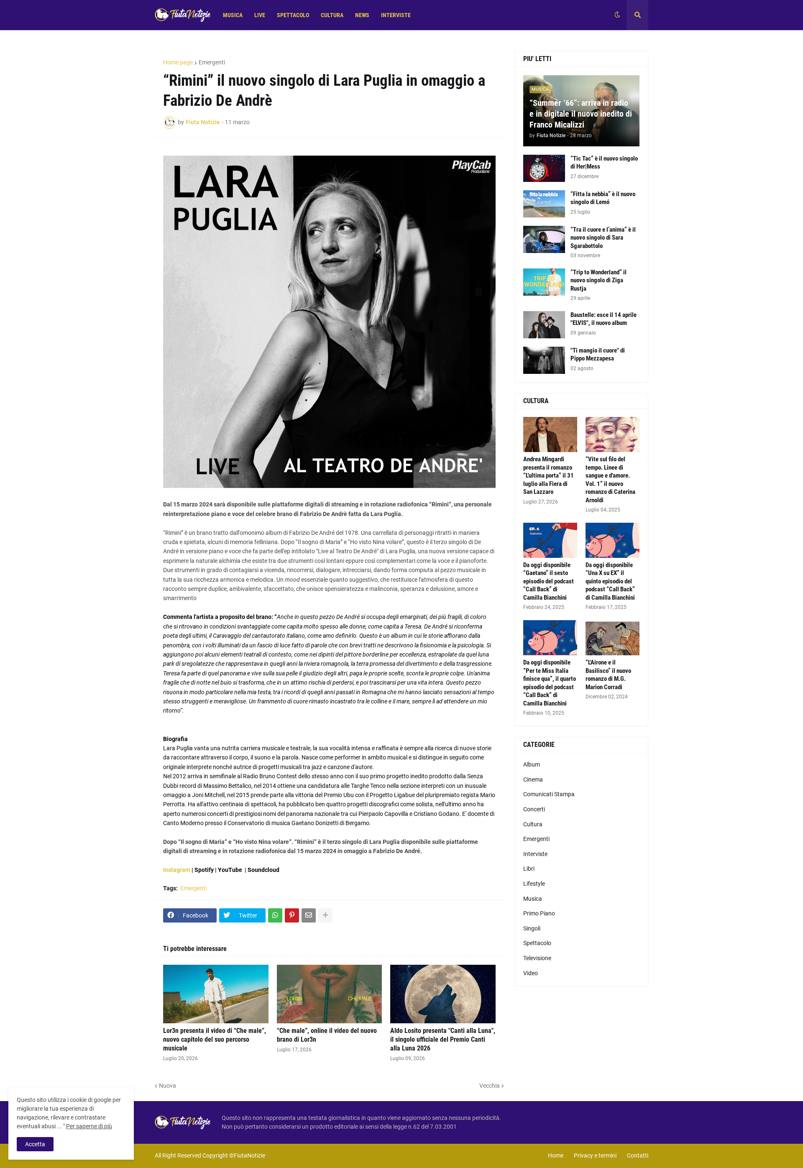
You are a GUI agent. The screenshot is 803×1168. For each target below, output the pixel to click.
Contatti (637, 1155)
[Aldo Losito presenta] (443, 994)
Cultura (532, 824)
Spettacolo (537, 943)
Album (531, 764)
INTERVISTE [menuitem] (396, 15)
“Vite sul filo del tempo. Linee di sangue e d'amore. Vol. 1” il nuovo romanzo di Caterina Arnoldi (610, 479)
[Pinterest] (292, 915)
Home (555, 1155)
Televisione (537, 958)
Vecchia (489, 1085)
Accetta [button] (35, 1144)
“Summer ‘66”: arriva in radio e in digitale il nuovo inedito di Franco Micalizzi (580, 114)
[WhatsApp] (275, 915)
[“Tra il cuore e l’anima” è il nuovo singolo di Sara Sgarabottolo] (544, 239)
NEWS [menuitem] (362, 15)
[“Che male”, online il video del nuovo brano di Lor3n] (329, 994)
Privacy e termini (595, 1155)
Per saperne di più (89, 1126)
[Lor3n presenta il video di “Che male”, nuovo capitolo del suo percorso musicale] (216, 994)
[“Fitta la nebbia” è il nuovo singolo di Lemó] (544, 203)
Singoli (531, 928)
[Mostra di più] (325, 915)
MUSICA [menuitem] (233, 15)
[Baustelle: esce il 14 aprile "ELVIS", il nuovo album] (544, 324)
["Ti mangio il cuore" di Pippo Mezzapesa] (544, 360)
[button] (617, 15)
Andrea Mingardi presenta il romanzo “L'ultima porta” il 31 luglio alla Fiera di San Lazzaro (548, 475)
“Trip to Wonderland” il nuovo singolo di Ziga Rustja (598, 280)
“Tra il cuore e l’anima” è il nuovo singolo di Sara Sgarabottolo (603, 238)
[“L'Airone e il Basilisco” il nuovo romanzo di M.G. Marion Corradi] (612, 637)
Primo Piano (539, 913)
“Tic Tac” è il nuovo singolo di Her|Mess (604, 163)
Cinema (533, 779)
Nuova (167, 1085)
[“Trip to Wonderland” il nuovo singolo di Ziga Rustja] (544, 282)
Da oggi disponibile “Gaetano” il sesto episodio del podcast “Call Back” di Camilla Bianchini (548, 581)
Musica (532, 898)
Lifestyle (534, 883)
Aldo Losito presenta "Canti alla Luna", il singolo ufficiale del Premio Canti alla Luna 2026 (442, 1039)
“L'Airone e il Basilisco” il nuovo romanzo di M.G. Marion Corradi (608, 675)
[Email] (309, 915)
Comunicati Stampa (549, 794)
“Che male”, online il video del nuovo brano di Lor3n (327, 1035)
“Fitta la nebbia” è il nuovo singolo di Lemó (602, 198)
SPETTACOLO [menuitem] (293, 15)
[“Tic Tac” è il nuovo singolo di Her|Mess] (544, 168)
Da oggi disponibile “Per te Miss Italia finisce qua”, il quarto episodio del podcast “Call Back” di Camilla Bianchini (549, 683)
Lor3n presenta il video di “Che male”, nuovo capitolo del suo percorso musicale (214, 1039)
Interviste (535, 854)
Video (530, 973)
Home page (178, 62)
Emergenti (212, 62)
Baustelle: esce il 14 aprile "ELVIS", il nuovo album (603, 319)
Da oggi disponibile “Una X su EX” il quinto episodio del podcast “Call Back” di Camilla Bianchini (610, 581)
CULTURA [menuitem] (332, 15)
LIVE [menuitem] (259, 15)
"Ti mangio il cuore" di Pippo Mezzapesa (597, 355)
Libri (528, 868)
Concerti (534, 809)
